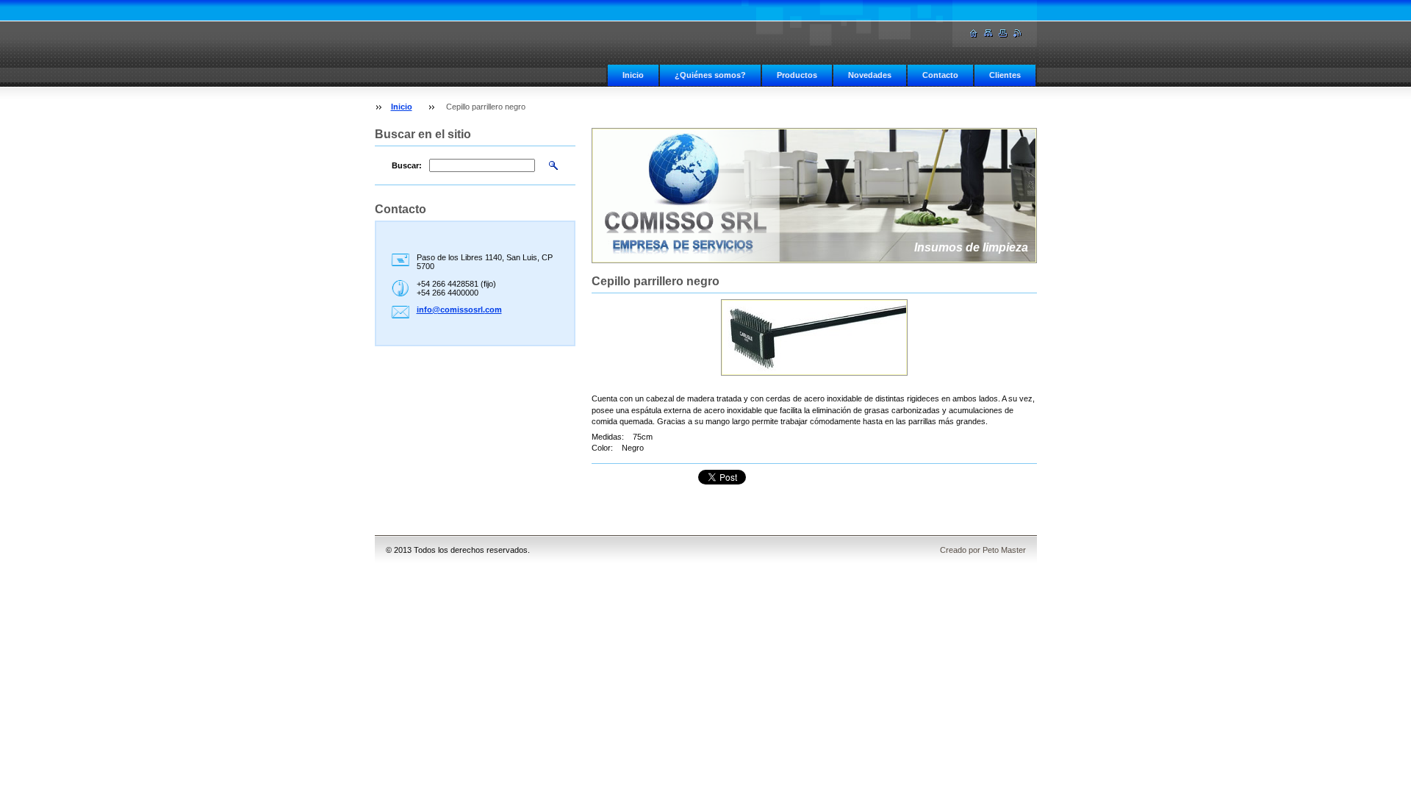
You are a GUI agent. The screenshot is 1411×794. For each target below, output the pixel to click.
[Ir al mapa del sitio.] (988, 33)
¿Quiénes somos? (710, 75)
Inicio (633, 75)
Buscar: (407, 165)
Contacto (940, 75)
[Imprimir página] (1003, 33)
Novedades (869, 75)
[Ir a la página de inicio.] (973, 33)
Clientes (1005, 75)
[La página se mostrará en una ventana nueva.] (814, 337)
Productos (797, 75)
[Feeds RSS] (1017, 33)
